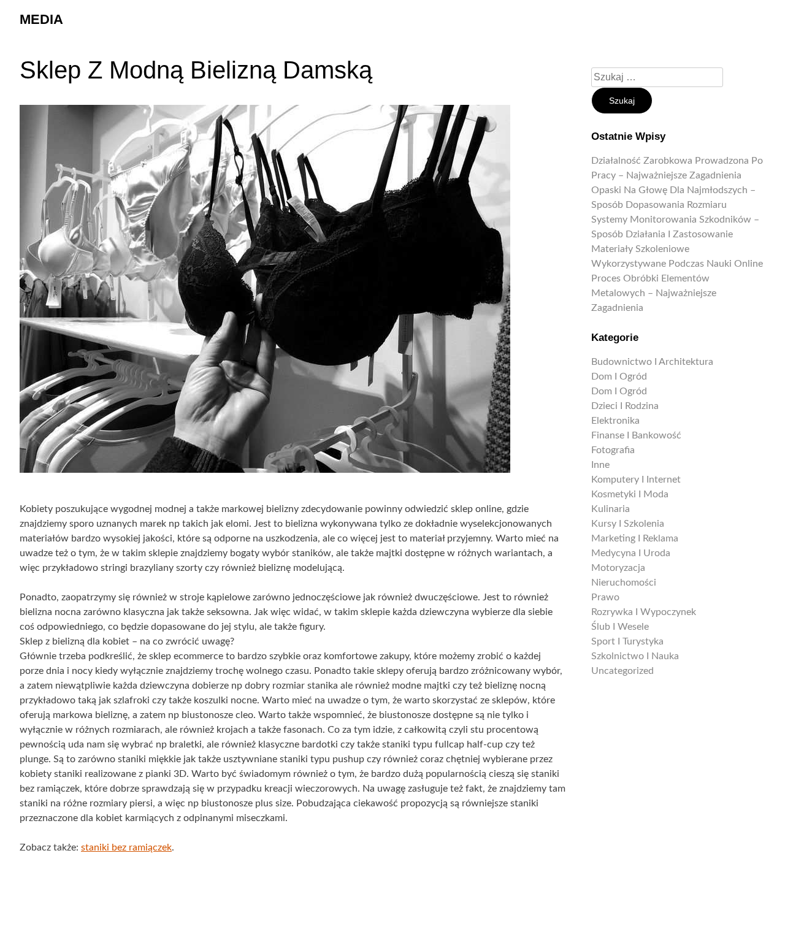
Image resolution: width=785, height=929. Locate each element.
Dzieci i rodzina (625, 406)
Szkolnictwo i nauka (635, 656)
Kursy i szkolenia (627, 524)
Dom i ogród (619, 376)
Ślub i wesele (620, 627)
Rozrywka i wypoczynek (643, 612)
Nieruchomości (623, 582)
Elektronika (615, 421)
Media (41, 19)
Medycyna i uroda (630, 553)
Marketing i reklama (634, 538)
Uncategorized (622, 671)
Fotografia (613, 450)
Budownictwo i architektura (652, 362)
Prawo (605, 597)
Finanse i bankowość (636, 435)
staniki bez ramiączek (126, 847)
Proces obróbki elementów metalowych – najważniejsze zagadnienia (653, 293)
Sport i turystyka (627, 641)
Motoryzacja (618, 568)
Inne (600, 465)
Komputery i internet (636, 479)
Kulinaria (610, 509)
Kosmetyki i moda (629, 494)
